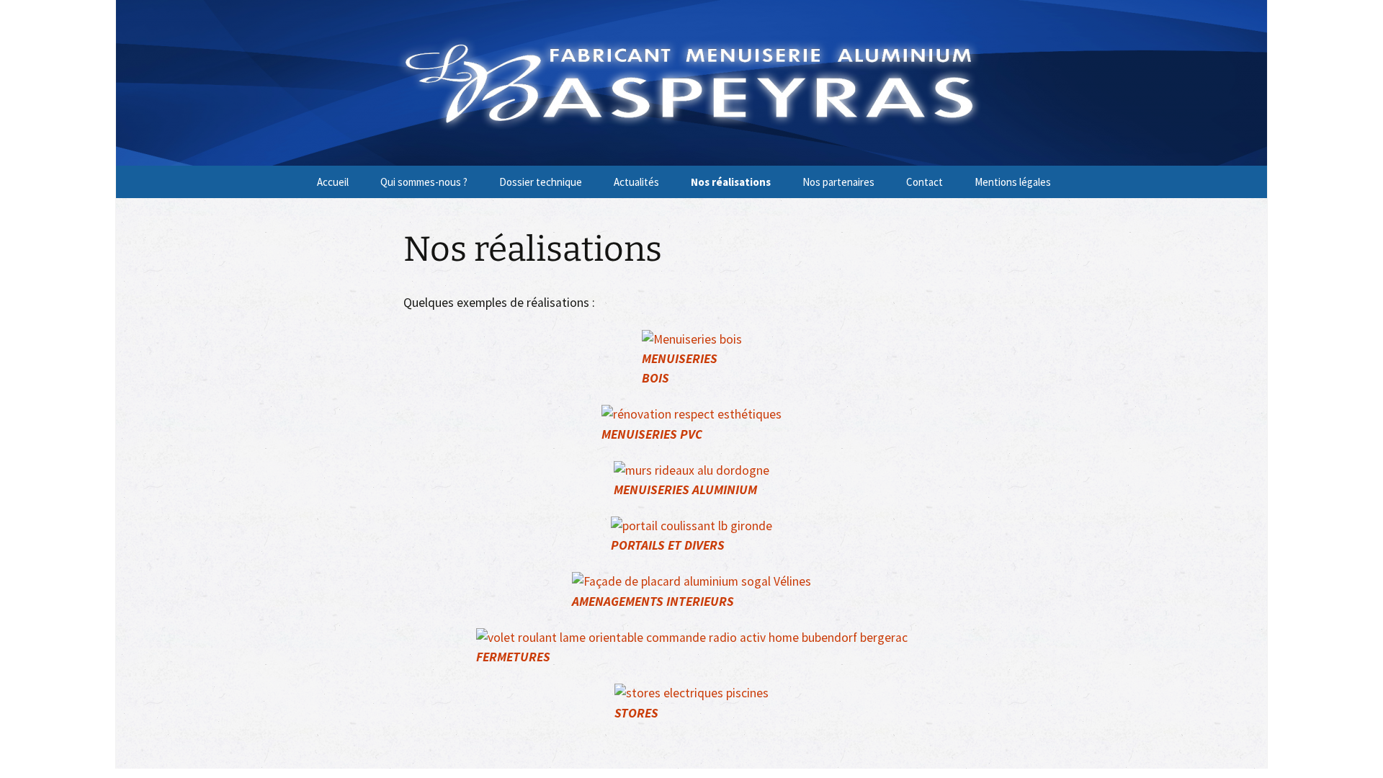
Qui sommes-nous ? (423, 182)
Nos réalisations (731, 182)
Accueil (333, 182)
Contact (924, 182)
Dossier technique (540, 182)
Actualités (636, 182)
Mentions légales (1013, 182)
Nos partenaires (838, 182)
